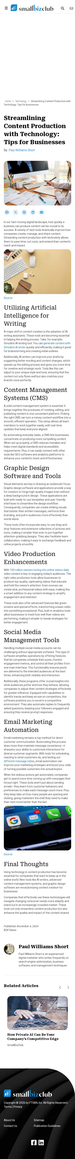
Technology (21, 101)
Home (8, 101)
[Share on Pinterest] (25, 214)
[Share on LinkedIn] (34, 214)
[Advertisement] (37, 58)
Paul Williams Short (22, 150)
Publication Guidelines (47, 1125)
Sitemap (39, 1120)
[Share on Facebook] (8, 214)
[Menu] (5, 8)
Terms (8, 1106)
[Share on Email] (42, 214)
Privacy (17, 1106)
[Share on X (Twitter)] (16, 214)
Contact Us (10, 1125)
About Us (9, 1120)
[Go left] (60, 987)
